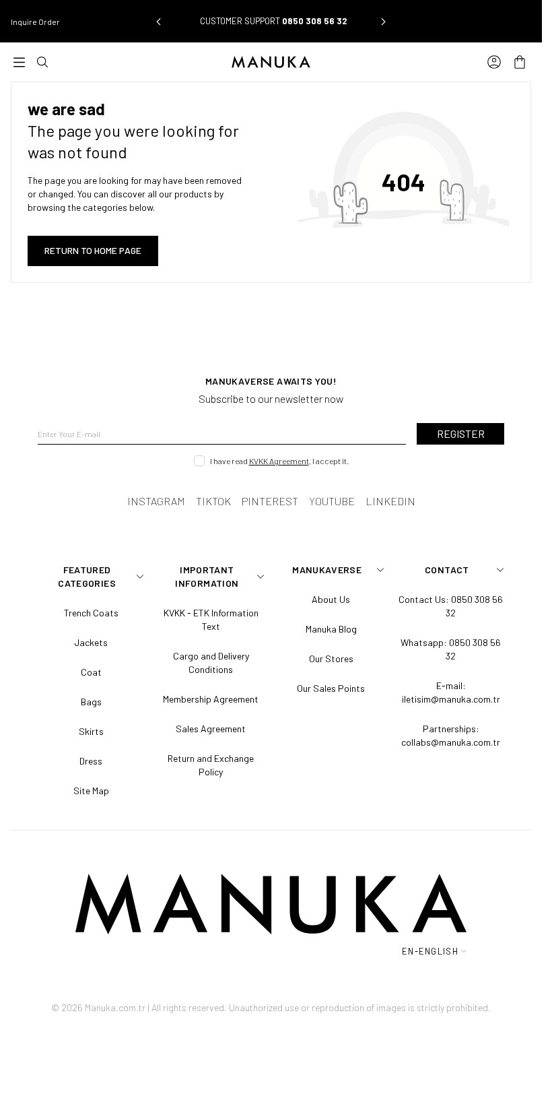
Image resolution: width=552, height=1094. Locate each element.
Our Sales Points (331, 688)
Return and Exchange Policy (211, 764)
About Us (331, 599)
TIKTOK (213, 500)
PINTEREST (270, 500)
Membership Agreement (210, 699)
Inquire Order (35, 21)
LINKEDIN (390, 500)
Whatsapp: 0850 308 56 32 (451, 649)
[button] (158, 21)
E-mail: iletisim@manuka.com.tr (451, 692)
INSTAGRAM (156, 500)
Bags (91, 701)
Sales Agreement (211, 728)
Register (461, 433)
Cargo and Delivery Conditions (211, 662)
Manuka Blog (331, 629)
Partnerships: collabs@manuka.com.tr (450, 735)
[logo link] (271, 62)
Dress (90, 761)
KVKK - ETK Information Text (211, 619)
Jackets (91, 642)
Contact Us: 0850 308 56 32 (451, 605)
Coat (91, 672)
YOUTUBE (332, 500)
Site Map (91, 790)
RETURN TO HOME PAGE (92, 250)
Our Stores (331, 658)
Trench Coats (91, 612)
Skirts (91, 731)
